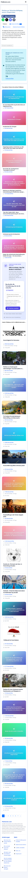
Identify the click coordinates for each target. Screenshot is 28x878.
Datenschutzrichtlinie (19, 27)
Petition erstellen (14, 308)
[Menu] (25, 2)
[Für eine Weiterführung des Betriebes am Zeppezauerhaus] (14, 100)
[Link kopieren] (14, 19)
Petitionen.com (5, 2)
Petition (5, 24)
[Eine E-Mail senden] (10, 19)
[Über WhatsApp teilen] (3, 19)
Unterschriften (16, 24)
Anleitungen (6, 837)
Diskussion (7, 27)
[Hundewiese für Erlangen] (14, 120)
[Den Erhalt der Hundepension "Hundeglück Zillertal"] (14, 164)
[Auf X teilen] (6, 19)
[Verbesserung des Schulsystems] (14, 228)
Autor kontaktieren (8, 45)
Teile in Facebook (10, 16)
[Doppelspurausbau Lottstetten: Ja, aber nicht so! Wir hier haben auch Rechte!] (14, 142)
